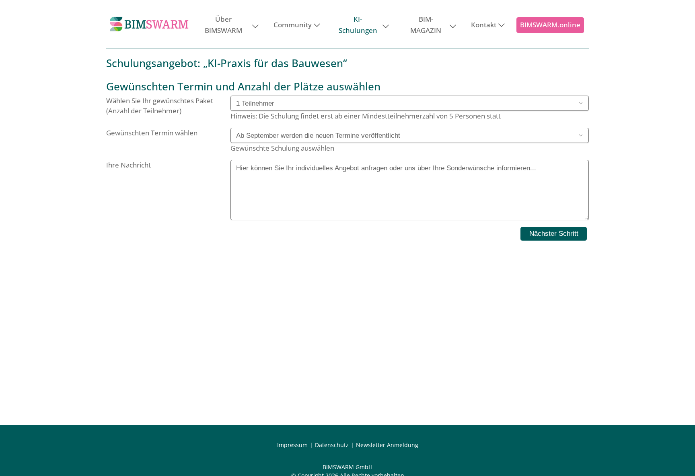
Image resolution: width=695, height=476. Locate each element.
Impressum (292, 445)
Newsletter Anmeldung (387, 445)
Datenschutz (332, 445)
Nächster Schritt (553, 233)
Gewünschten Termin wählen (151, 132)
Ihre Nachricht (128, 165)
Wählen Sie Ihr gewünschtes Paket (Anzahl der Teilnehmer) (159, 106)
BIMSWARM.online (550, 24)
